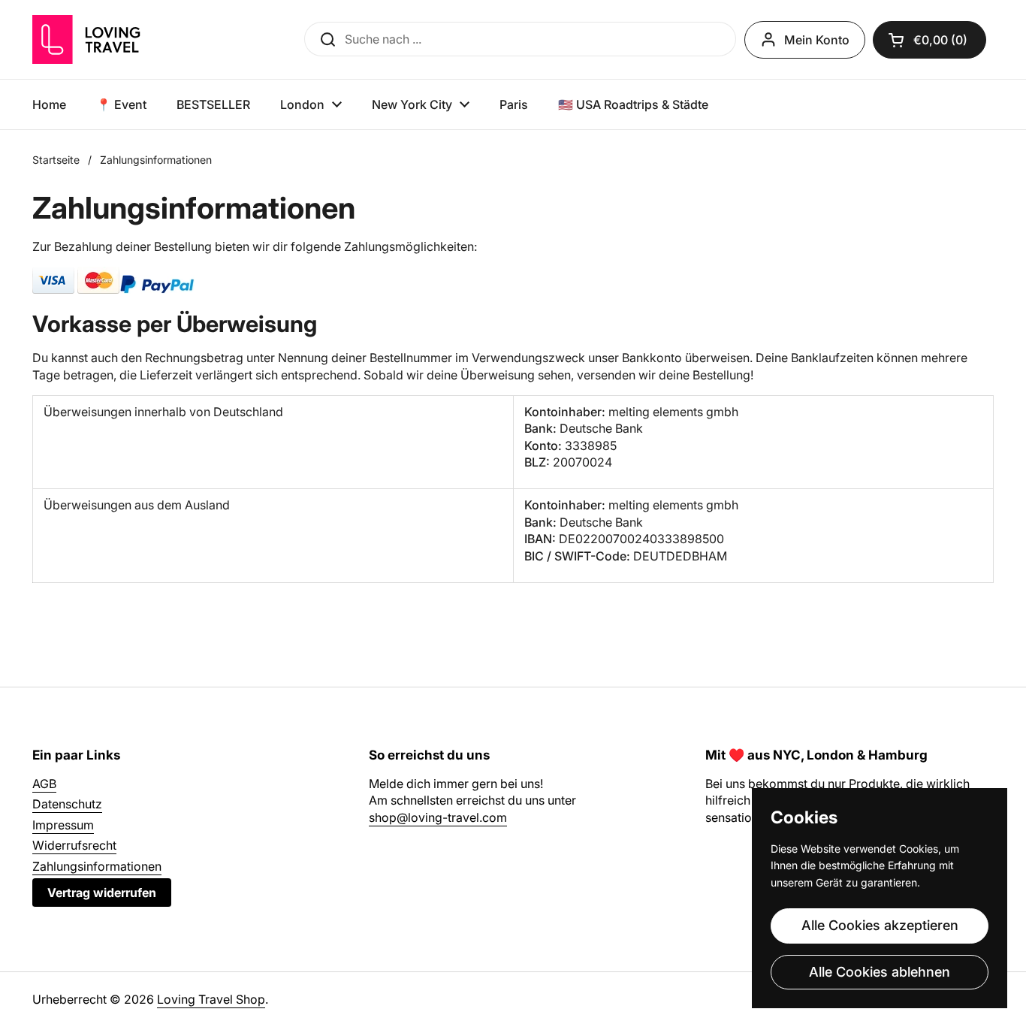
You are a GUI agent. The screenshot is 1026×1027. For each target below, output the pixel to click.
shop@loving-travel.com (438, 817)
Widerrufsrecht (74, 845)
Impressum (63, 824)
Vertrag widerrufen (101, 892)
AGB (44, 783)
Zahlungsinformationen (96, 866)
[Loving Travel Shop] (122, 39)
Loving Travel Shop (211, 999)
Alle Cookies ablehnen (879, 972)
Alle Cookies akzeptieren (879, 925)
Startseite (56, 159)
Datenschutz (67, 803)
